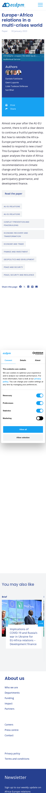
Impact (9, 703)
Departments (12, 692)
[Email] (36, 286)
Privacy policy (12, 753)
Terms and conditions (17, 758)
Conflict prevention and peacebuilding (16, 223)
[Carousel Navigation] (23, 623)
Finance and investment (16, 251)
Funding (9, 698)
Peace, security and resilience (19, 275)
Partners (9, 708)
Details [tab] (23, 360)
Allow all (23, 429)
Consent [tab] (8, 360)
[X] (24, 286)
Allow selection (23, 437)
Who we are (11, 687)
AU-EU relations (12, 206)
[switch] (39, 403)
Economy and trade (14, 244)
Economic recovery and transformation (16, 234)
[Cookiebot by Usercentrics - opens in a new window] (32, 353)
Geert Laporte (12, 82)
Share (13, 108)
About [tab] (37, 360)
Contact (9, 735)
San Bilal (9, 89)
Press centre (12, 730)
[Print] (32, 286)
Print (12, 105)
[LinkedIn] (28, 286)
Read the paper (13, 193)
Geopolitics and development (19, 259)
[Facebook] (20, 286)
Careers (9, 724)
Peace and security (13, 267)
